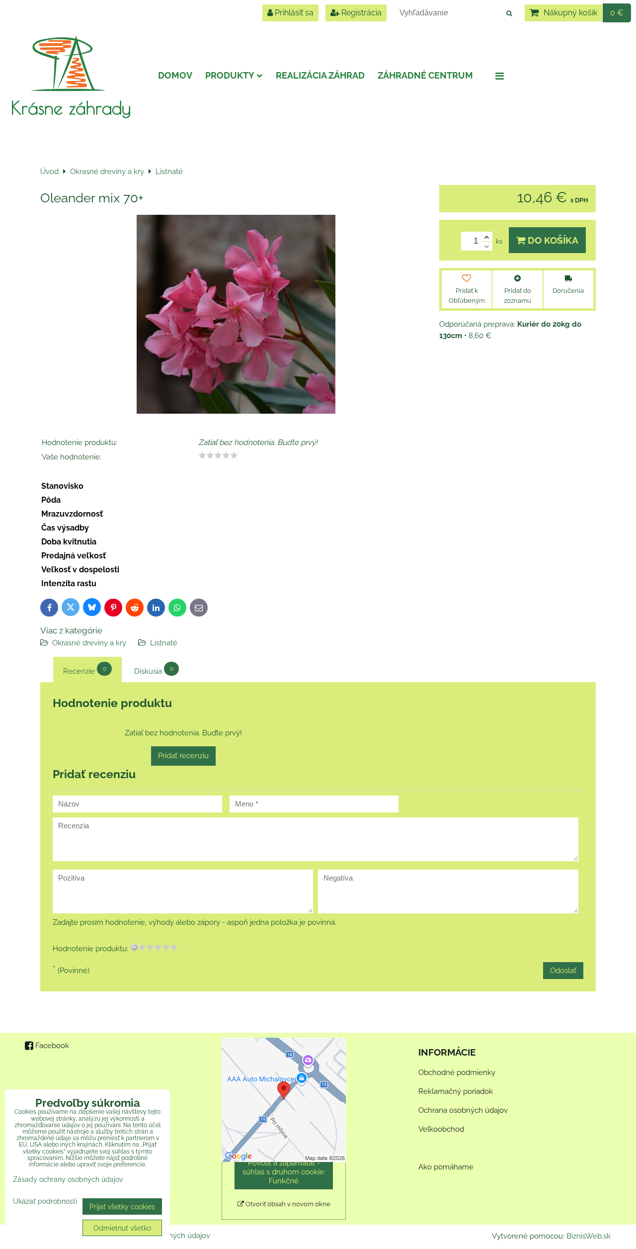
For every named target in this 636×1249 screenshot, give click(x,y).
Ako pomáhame (446, 1166)
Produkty (229, 75)
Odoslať (563, 970)
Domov (175, 75)
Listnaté (163, 642)
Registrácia (360, 12)
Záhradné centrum (425, 75)
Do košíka (551, 240)
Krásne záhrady (71, 107)
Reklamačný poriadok (455, 1091)
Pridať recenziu (183, 755)
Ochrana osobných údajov (463, 1110)
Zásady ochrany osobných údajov (68, 1179)
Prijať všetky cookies (122, 1206)
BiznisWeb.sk (588, 1236)
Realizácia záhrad (320, 75)
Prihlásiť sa (293, 12)
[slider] (218, 455)
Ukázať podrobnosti (45, 1201)
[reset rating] (134, 947)
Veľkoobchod (441, 1129)
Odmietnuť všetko (122, 1228)
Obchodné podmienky (456, 1072)
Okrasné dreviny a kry (89, 642)
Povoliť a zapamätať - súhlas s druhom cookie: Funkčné (283, 1172)
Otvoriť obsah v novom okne (287, 1204)
